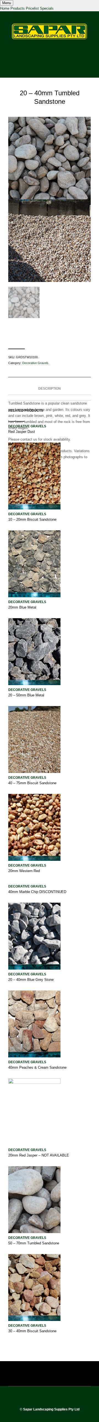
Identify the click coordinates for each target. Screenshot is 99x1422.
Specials (47, 8)
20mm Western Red (24, 871)
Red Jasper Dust (21, 432)
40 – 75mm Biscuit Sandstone (32, 783)
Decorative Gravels (35, 363)
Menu (6, 3)
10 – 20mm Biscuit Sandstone (32, 519)
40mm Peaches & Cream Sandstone (37, 1067)
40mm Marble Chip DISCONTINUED (37, 892)
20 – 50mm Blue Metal (26, 695)
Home (4, 8)
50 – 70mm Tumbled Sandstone (33, 1243)
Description (49, 388)
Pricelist (32, 8)
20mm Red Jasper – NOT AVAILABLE (38, 1155)
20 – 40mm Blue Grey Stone (31, 980)
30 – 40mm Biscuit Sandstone (32, 1331)
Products (17, 8)
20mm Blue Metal (22, 607)
